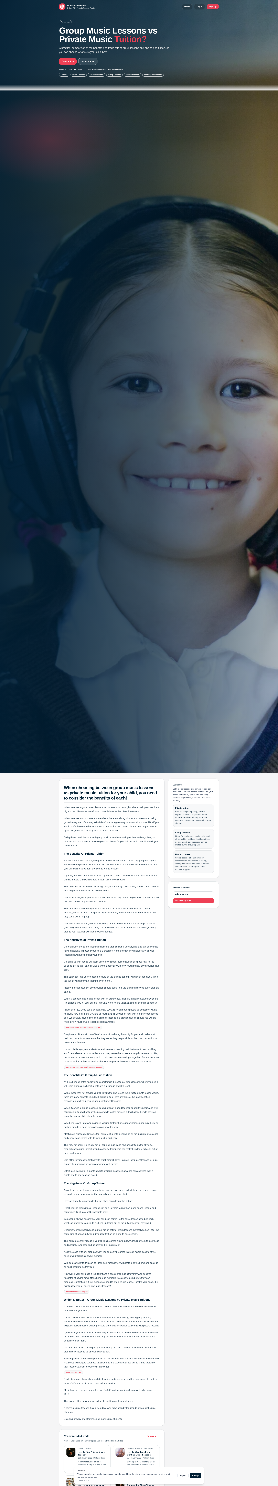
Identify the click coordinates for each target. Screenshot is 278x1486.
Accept (195, 1475)
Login (199, 6)
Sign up (213, 6)
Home (187, 6)
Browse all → (153, 1436)
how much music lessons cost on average (83, 1028)
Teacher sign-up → (184, 901)
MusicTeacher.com (73, 1372)
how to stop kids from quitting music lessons (84, 1067)
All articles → (181, 894)
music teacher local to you (76, 1292)
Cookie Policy (83, 1480)
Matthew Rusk (117, 69)
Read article (68, 61)
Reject (183, 1475)
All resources (87, 61)
